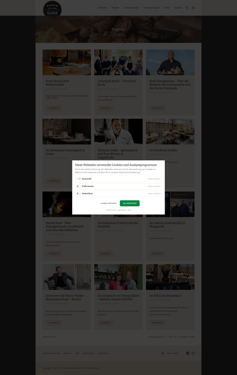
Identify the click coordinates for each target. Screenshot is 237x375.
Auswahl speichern (108, 203)
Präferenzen (88, 186)
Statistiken (87, 194)
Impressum (121, 210)
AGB (129, 210)
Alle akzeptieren (129, 203)
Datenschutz (111, 210)
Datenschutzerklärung (129, 172)
